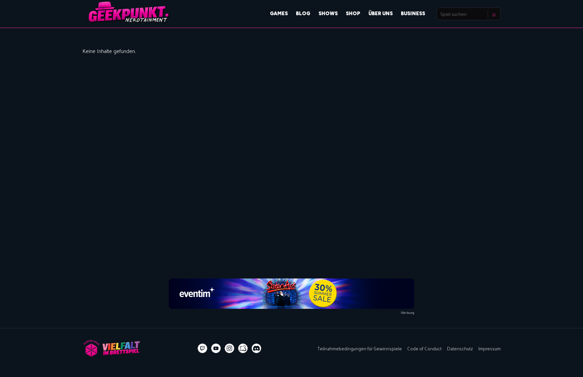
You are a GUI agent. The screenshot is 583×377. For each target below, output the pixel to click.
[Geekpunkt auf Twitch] (202, 348)
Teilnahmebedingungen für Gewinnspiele (359, 348)
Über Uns (380, 13)
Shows (328, 13)
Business (413, 13)
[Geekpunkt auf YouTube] (216, 348)
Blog (303, 13)
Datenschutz (460, 348)
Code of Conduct (424, 348)
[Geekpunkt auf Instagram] (229, 348)
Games (279, 13)
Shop (353, 13)
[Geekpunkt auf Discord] (256, 348)
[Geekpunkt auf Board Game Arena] (243, 348)
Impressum (489, 348)
